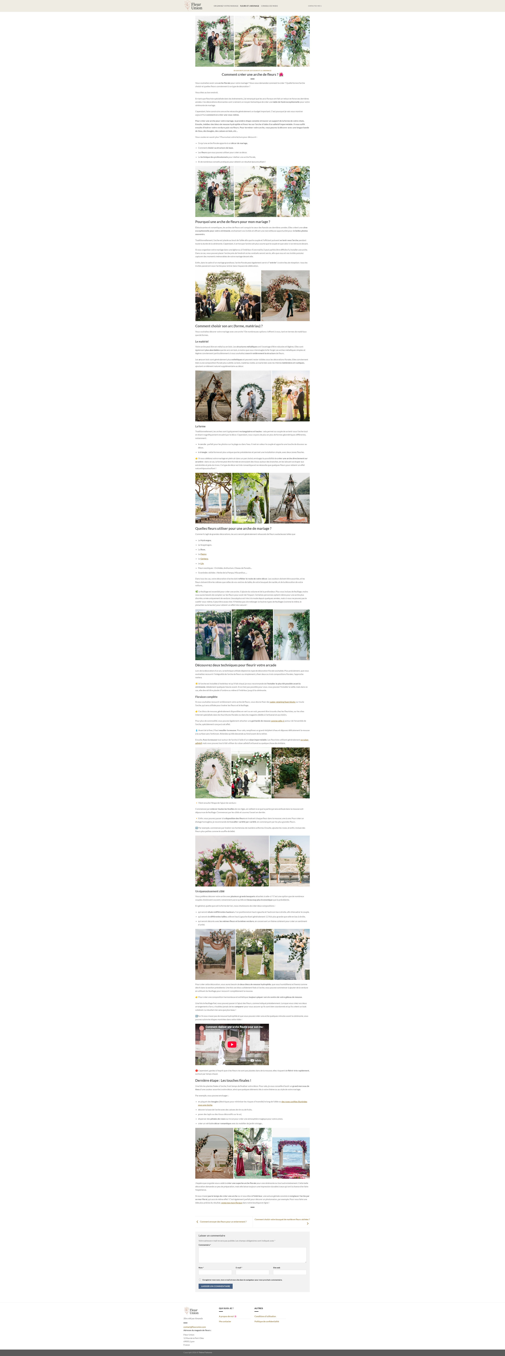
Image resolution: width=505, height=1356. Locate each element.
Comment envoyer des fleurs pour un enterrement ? (223, 1221)
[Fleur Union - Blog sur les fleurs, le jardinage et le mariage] (196, 6)
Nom (201, 1267)
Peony (203, 554)
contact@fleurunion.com (194, 1327)
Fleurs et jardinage (249, 6)
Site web (276, 1267)
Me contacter (225, 1321)
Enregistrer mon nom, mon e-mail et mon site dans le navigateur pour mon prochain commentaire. (242, 1280)
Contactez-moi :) (315, 6)
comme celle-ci (277, 720)
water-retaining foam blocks (282, 702)
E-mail (239, 1267)
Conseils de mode (269, 6)
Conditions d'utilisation (265, 1316)
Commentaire (205, 1245)
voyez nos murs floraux (231, 1202)
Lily (202, 563)
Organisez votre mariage (226, 6)
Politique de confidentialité (266, 1321)
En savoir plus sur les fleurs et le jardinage (252, 70)
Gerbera (204, 558)
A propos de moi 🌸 (228, 1316)
